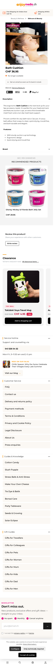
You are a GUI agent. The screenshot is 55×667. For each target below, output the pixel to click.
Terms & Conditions (15, 416)
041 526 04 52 (11, 349)
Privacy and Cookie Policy (18, 423)
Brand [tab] (5, 149)
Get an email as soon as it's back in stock (25, 82)
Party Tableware (13, 506)
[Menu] (7, 662)
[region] (26, 44)
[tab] (26, 99)
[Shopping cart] (32, 663)
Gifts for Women (13, 560)
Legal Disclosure (13, 430)
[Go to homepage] (26, 4)
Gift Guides (9, 532)
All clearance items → (30, 262)
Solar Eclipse (11, 520)
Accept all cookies (27, 655)
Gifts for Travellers (14, 538)
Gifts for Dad (11, 581)
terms (31, 633)
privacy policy (19, 633)
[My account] (45, 662)
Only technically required (34, 649)
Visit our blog (11, 373)
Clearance (9, 258)
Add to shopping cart (23, 321)
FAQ (7, 387)
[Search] (20, 662)
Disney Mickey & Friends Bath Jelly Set (23, 210)
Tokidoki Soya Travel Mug (18, 310)
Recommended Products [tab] (26, 162)
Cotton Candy (12, 462)
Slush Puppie (11, 470)
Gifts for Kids (11, 574)
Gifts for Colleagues (15, 545)
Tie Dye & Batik (12, 491)
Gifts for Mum (12, 567)
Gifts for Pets (11, 552)
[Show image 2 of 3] (21, 62)
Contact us (10, 394)
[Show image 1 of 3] (17, 62)
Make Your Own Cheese (17, 484)
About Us (9, 437)
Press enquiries (12, 445)
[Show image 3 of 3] (26, 62)
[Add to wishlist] (46, 26)
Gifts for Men (11, 589)
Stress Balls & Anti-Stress (17, 477)
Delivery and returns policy (18, 401)
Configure (15, 649)
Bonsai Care (11, 499)
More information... (30, 644)
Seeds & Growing (13, 513)
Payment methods (14, 409)
